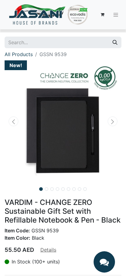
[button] (13, 121)
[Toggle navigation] (116, 14)
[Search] (115, 42)
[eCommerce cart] (102, 14)
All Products (19, 54)
